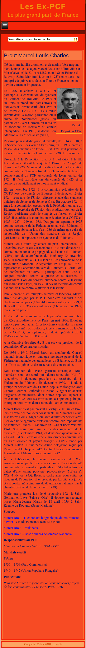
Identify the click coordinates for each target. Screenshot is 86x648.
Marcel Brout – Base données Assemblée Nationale (38, 533)
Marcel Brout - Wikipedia (21, 527)
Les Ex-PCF (43, 6)
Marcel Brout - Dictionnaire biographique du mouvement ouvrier (41, 519)
